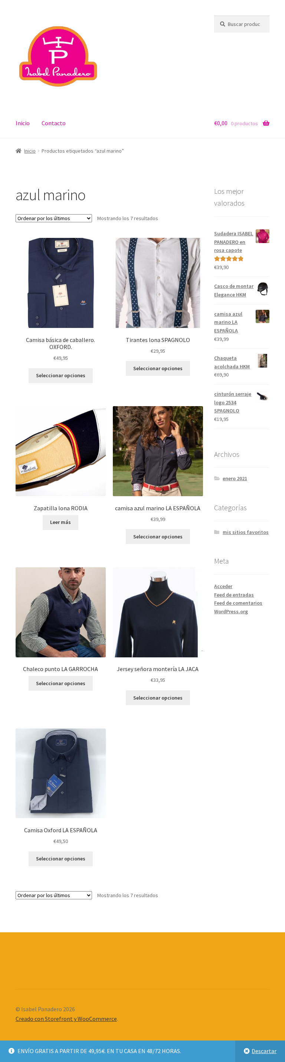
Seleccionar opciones (60, 375)
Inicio (23, 123)
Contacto (54, 123)
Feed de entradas (234, 594)
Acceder (223, 586)
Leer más (60, 522)
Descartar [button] (264, 1051)
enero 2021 (235, 478)
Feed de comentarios (238, 603)
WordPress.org (231, 611)
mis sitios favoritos (246, 532)
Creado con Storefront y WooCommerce (66, 1018)
